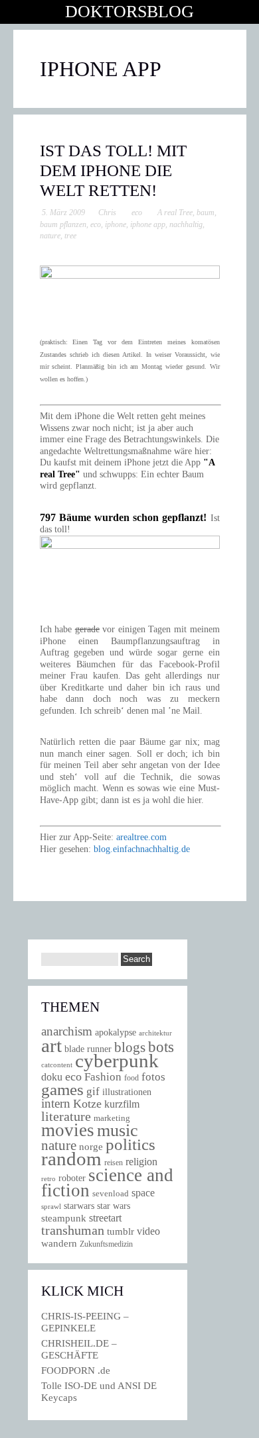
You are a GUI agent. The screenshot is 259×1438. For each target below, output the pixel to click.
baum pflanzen (63, 224)
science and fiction (107, 1182)
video (148, 1231)
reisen (113, 1163)
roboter (72, 1178)
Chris (107, 212)
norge (91, 1146)
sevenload (110, 1193)
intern (55, 1103)
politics (130, 1144)
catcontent (56, 1065)
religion (141, 1161)
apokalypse (115, 1032)
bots (161, 1046)
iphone (115, 224)
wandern (59, 1243)
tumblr (120, 1231)
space (143, 1192)
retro (48, 1178)
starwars (79, 1206)
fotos (153, 1077)
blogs (129, 1047)
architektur (155, 1033)
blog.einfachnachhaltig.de (142, 849)
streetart (105, 1217)
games (62, 1089)
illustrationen (126, 1091)
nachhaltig (186, 224)
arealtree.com (141, 837)
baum (206, 212)
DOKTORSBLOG (129, 11)
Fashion (103, 1077)
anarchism (66, 1031)
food (131, 1077)
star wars (113, 1206)
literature (66, 1116)
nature (50, 235)
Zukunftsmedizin (106, 1244)
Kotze (87, 1103)
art (51, 1045)
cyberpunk (117, 1060)
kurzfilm (121, 1104)
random (71, 1158)
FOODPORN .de (75, 1370)
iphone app (147, 224)
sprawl (51, 1206)
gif (93, 1091)
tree (70, 235)
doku (51, 1077)
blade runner (88, 1048)
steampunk (63, 1217)
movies (67, 1130)
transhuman (72, 1230)
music (117, 1130)
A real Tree (175, 212)
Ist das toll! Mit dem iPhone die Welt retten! (113, 170)
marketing (112, 1118)
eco (136, 212)
